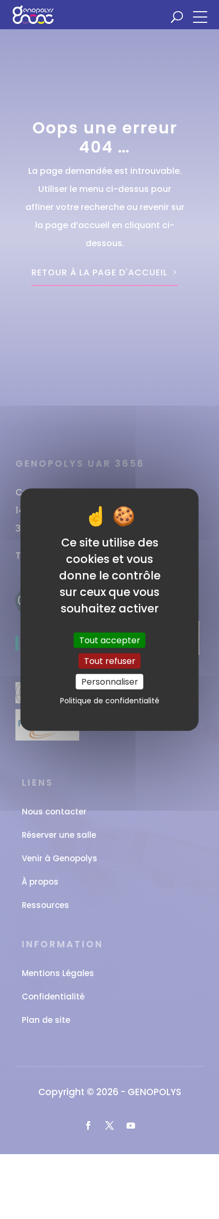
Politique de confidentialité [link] (109, 700)
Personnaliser (109, 682)
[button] (203, 16)
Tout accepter (109, 640)
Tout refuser (110, 660)
